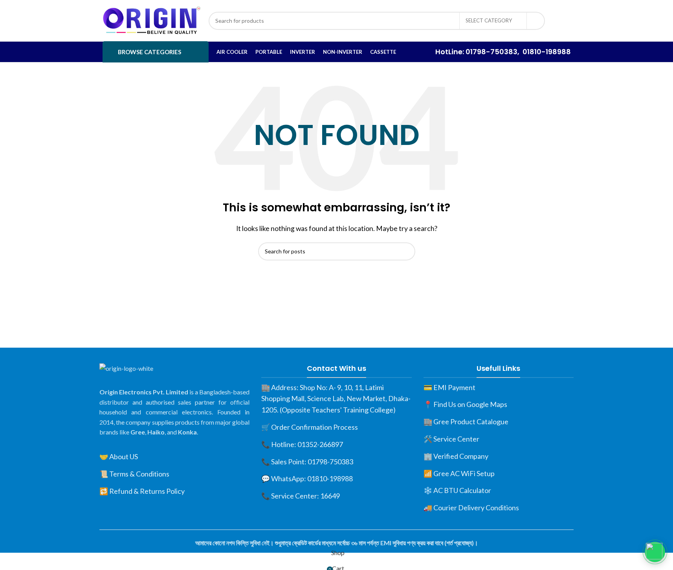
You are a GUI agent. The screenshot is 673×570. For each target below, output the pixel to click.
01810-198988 (547, 52)
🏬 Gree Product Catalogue (466, 421)
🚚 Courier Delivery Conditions (471, 507)
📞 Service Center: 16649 (300, 495)
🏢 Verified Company (456, 456)
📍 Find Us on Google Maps (465, 404)
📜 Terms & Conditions (134, 473)
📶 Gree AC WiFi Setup (459, 473)
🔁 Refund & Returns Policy (142, 491)
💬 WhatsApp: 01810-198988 (307, 478)
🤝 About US (118, 456)
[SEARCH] (536, 21)
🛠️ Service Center (451, 438)
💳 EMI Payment (449, 387)
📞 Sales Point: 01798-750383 (307, 461)
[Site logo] (152, 20)
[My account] (562, 21)
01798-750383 (491, 52)
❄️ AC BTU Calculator (457, 490)
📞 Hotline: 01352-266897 (302, 444)
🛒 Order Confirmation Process (309, 427)
